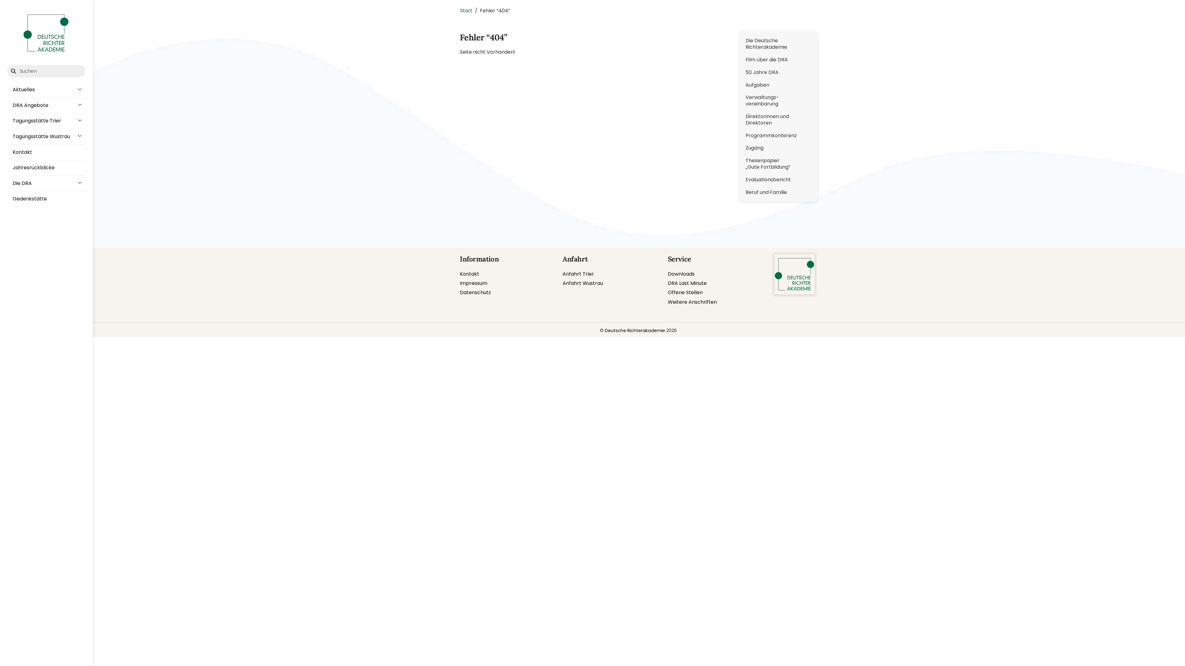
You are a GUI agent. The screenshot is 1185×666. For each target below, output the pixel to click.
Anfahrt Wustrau (583, 283)
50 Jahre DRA (762, 72)
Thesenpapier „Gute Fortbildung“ (768, 164)
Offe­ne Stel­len (685, 292)
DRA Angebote (30, 105)
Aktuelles (24, 89)
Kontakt (22, 152)
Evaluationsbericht (768, 179)
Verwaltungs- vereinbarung (762, 100)
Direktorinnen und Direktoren (767, 119)
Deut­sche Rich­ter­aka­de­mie (635, 330)
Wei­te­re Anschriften (692, 302)
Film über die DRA (767, 59)
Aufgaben (757, 84)
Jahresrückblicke (34, 167)
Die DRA (22, 183)
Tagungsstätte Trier (37, 120)
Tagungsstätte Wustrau (41, 136)
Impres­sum (473, 283)
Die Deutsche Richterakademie (766, 44)
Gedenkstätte (30, 198)
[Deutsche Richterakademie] (46, 53)
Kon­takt (469, 274)
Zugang (754, 147)
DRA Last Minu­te (687, 283)
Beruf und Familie (766, 192)
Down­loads (681, 274)
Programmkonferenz (771, 135)
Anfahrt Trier (578, 274)
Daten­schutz (475, 292)
